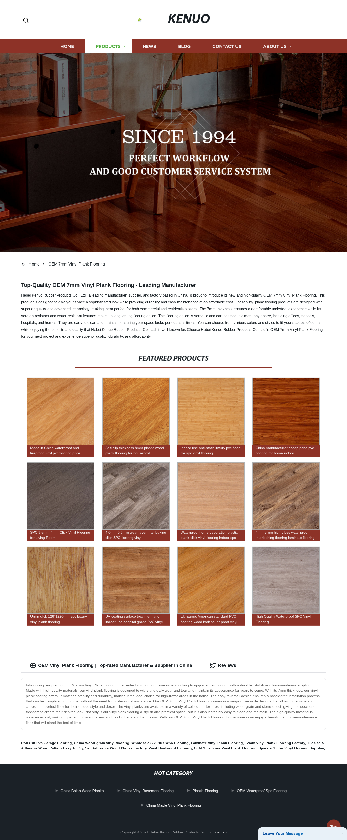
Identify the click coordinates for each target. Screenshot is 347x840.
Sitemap (220, 832)
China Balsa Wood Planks (82, 791)
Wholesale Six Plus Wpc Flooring (160, 743)
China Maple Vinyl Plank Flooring (173, 805)
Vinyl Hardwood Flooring (170, 748)
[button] (26, 21)
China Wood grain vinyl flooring (101, 743)
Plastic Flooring (205, 791)
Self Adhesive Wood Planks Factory (116, 748)
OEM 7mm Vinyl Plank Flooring (76, 264)
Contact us (226, 46)
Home (67, 46)
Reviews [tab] (227, 665)
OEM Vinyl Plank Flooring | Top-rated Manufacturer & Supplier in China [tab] (115, 665)
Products (108, 46)
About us (275, 46)
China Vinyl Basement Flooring (148, 791)
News (149, 46)
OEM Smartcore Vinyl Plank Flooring (225, 748)
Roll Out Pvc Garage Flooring (46, 743)
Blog (184, 46)
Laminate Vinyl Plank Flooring (217, 743)
